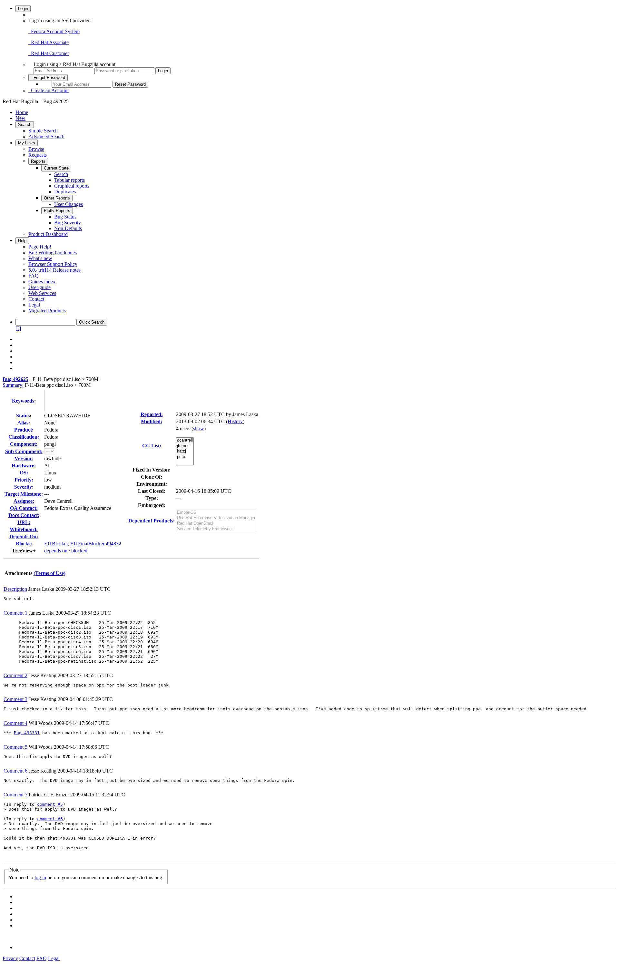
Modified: (151, 421)
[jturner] (184, 446)
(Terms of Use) (49, 573)
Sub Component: (24, 451)
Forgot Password (48, 77)
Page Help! (39, 246)
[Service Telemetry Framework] (216, 529)
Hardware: (24, 465)
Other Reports (57, 198)
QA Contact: (24, 508)
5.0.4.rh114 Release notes (54, 270)
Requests (37, 155)
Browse (36, 149)
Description (15, 589)
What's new (40, 258)
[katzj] (184, 451)
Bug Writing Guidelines (52, 252)
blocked (79, 550)
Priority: (24, 479)
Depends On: (23, 536)
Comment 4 (15, 723)
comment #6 (50, 818)
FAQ (33, 275)
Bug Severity (67, 222)
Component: (23, 444)
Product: (24, 430)
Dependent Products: (151, 520)
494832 (113, 543)
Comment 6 (15, 771)
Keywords (23, 401)
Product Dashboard (48, 234)
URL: (23, 522)
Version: (24, 458)
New (20, 118)
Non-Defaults (68, 228)
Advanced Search (46, 136)
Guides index (41, 281)
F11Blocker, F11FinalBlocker (74, 543)
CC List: (151, 445)
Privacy (10, 958)
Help (22, 240)
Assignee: (24, 501)
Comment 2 (15, 675)
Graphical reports (71, 186)
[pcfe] (184, 457)
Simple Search (43, 130)
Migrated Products (47, 310)
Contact (36, 299)
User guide (39, 287)
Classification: (23, 437)
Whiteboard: (24, 529)
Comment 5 (15, 747)
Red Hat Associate (48, 42)
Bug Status (65, 216)
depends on (55, 550)
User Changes (68, 204)
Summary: (13, 385)
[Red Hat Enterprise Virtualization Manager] (216, 518)
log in (40, 877)
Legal (34, 304)
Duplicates (65, 191)
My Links (26, 143)
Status (23, 415)
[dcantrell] (184, 440)
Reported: (152, 414)
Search (24, 124)
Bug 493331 (27, 732)
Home (21, 112)
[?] (18, 328)
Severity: (24, 487)
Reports (38, 161)
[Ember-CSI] (216, 512)
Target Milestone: (24, 494)
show (198, 428)
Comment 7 (15, 794)
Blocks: (24, 543)
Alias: (23, 422)
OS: (24, 472)
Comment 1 (15, 613)
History (235, 421)
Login (23, 8)
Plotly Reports (57, 210)
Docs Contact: (23, 515)
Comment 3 (15, 699)
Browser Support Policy (52, 264)
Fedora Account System (54, 31)
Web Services (42, 293)
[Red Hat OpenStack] (216, 523)
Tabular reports (69, 180)
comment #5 (50, 804)
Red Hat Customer (48, 53)
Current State (56, 168)
